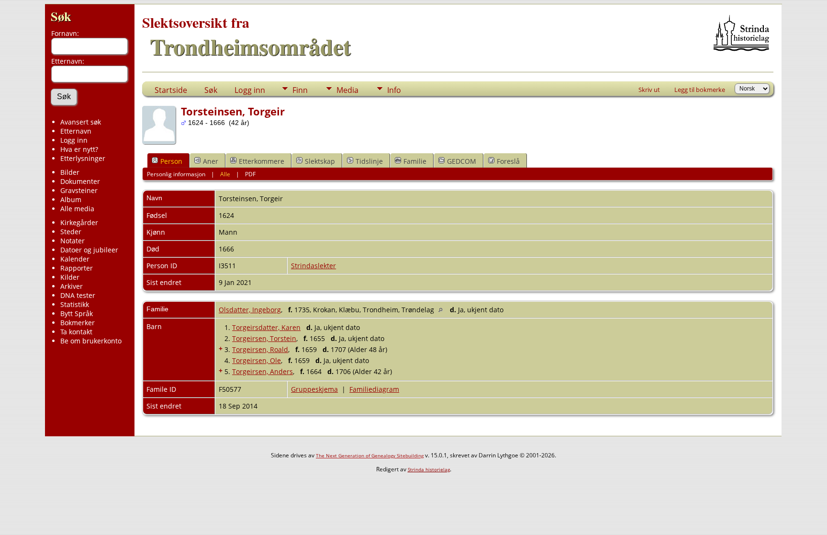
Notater (72, 240)
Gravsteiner (79, 190)
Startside (171, 90)
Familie (414, 161)
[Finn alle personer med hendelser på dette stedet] (443, 309)
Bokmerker (77, 322)
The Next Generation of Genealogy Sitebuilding (370, 455)
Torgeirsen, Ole (256, 360)
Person (171, 161)
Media (347, 90)
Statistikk (74, 304)
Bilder (69, 172)
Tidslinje (369, 161)
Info (394, 90)
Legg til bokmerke (699, 89)
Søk (61, 16)
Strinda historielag (429, 469)
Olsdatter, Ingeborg (250, 309)
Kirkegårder (79, 222)
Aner (210, 161)
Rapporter (76, 268)
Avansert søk (80, 121)
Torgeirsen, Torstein (264, 338)
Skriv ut (649, 89)
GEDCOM (461, 161)
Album (70, 199)
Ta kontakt (76, 331)
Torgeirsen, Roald (260, 349)
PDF (250, 174)
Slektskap (320, 161)
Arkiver (71, 286)
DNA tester (77, 295)
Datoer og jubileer (89, 249)
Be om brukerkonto (91, 340)
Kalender (74, 258)
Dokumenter (80, 181)
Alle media (77, 208)
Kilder (69, 277)
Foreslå (508, 161)
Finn (300, 90)
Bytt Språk (76, 313)
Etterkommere (261, 161)
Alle (225, 174)
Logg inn (74, 140)
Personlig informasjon (176, 174)
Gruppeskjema (314, 389)
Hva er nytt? (79, 149)
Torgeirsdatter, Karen (266, 327)
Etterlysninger (82, 158)
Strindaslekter (313, 265)
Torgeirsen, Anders (262, 371)
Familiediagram (374, 389)
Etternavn (75, 131)
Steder (70, 231)
